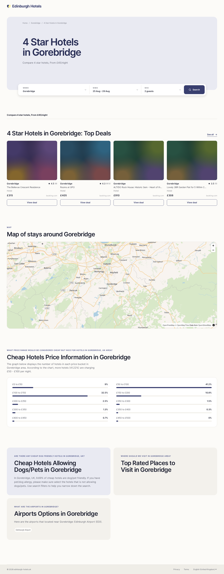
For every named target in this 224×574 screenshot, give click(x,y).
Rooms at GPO (67, 187)
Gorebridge (35, 23)
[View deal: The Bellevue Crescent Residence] (32, 160)
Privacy (176, 569)
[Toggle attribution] (213, 325)
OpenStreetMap (204, 325)
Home (25, 23)
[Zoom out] (213, 250)
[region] (112, 285)
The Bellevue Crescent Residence (23, 187)
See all (212, 134)
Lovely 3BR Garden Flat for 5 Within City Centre (190, 187)
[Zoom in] (213, 245)
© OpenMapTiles (182, 325)
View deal (32, 202)
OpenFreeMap (169, 325)
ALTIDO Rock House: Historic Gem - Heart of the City (140, 187)
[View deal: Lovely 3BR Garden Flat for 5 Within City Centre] (192, 160)
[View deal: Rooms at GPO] (85, 160)
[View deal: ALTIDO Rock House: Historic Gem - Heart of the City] (139, 160)
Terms (186, 569)
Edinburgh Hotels (26, 6)
